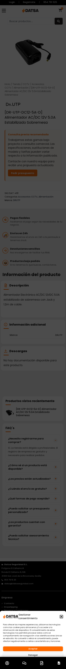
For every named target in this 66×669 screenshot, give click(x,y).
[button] (61, 616)
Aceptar (33, 648)
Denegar (33, 655)
